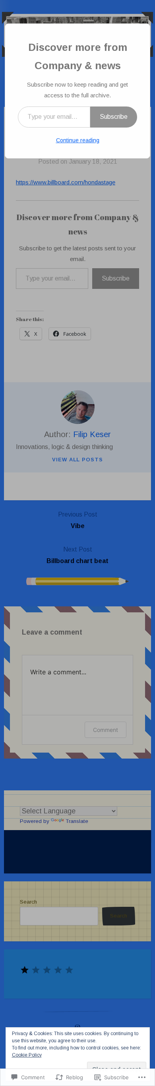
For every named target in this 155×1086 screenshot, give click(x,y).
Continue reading (77, 140)
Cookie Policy (27, 1055)
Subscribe (114, 116)
